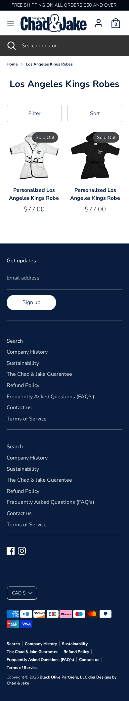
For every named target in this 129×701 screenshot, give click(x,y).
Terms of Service (27, 418)
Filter (34, 113)
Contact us (19, 407)
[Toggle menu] (10, 23)
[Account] (98, 20)
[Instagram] (22, 551)
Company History (27, 352)
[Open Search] (11, 46)
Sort (95, 113)
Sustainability (23, 363)
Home (12, 64)
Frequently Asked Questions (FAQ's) (50, 396)
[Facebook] (11, 551)
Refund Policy (23, 385)
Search (15, 341)
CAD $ (18, 593)
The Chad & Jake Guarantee (39, 374)
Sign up (31, 302)
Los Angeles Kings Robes (49, 64)
